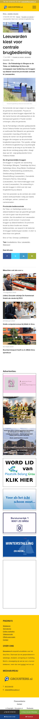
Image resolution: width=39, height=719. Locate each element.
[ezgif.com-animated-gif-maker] (19, 523)
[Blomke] (19, 499)
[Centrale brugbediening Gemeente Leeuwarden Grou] (17, 27)
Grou (12, 60)
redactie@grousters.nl (28, 2)
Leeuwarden (26, 242)
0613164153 (9, 686)
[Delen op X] (15, 256)
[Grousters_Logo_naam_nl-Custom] (16, 7)
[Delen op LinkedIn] (24, 256)
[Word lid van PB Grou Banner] (19, 472)
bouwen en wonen (18, 57)
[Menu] (33, 7)
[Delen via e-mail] (32, 256)
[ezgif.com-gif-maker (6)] (19, 546)
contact (23, 664)
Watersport (6, 245)
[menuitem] (33, 7)
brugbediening (12, 242)
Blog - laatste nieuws (10, 14)
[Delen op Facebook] (7, 256)
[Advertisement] (19, 585)
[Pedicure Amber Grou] (19, 384)
